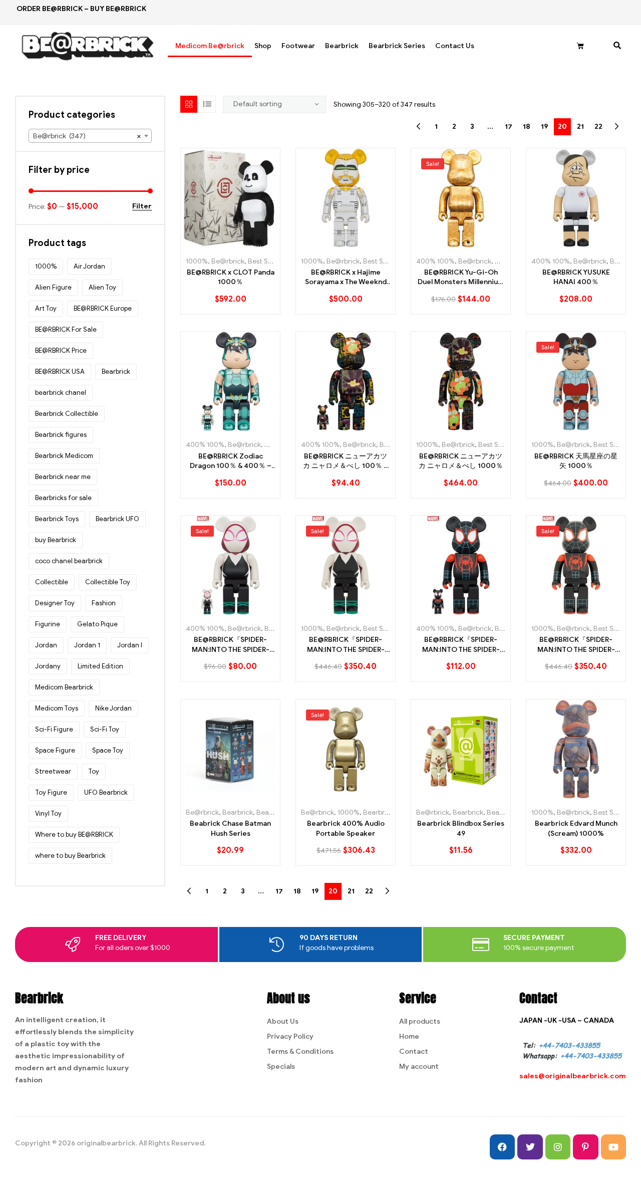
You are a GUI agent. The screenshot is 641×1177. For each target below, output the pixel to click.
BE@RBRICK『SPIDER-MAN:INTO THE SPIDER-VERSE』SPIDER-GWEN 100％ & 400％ (230, 644)
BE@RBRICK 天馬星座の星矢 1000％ (575, 461)
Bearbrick (342, 46)
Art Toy (46, 308)
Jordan (46, 645)
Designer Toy (55, 603)
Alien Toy (102, 287)
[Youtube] (613, 1146)
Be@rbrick (227, 261)
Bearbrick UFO (117, 519)
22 (598, 126)
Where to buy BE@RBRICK (74, 834)
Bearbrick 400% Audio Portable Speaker (346, 828)
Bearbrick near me (63, 477)
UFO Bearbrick (106, 792)
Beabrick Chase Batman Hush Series (230, 828)
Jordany (48, 666)
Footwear (298, 46)
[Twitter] (529, 1146)
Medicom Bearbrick (64, 687)
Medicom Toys (56, 708)
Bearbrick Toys (57, 519)
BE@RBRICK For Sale (66, 329)
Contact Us (454, 46)
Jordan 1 (87, 645)
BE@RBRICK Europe (103, 308)
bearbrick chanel (60, 392)
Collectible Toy (107, 582)
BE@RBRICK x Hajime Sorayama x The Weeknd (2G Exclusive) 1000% (346, 277)
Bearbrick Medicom (64, 455)
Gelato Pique (97, 624)
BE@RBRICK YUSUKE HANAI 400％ (576, 277)
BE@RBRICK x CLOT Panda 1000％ (230, 277)
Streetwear (53, 771)
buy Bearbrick (55, 540)
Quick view (253, 243)
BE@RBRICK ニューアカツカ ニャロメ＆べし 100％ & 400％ (345, 461)
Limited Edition (100, 666)
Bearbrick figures (61, 434)
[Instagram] (557, 1146)
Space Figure (55, 750)
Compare (230, 243)
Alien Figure (53, 287)
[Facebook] (502, 1146)
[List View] (207, 104)
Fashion (104, 603)
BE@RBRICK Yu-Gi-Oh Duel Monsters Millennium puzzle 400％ (461, 277)
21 (580, 126)
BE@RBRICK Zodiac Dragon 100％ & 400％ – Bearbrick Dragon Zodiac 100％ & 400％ (230, 461)
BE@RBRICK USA (60, 371)
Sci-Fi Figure (54, 729)
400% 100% (435, 261)
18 (526, 126)
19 (544, 126)
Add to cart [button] (208, 243)
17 (508, 126)
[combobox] (90, 136)
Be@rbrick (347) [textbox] (87, 136)
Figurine (47, 624)
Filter (142, 206)
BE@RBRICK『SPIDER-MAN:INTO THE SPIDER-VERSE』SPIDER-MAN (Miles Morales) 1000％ (576, 644)
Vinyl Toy (48, 813)
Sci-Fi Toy (104, 729)
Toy (93, 771)
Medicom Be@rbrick (209, 46)
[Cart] (580, 46)
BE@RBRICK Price (61, 350)
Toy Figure (51, 792)
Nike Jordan (113, 708)
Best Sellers (266, 261)
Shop (262, 46)
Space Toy (107, 750)
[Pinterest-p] (585, 1146)
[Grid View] (188, 104)
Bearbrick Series (397, 46)
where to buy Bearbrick (70, 855)
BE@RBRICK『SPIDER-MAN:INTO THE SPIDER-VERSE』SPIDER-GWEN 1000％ (346, 644)
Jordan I (129, 645)
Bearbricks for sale (63, 498)
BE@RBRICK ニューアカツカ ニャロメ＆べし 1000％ (461, 461)
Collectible (51, 582)
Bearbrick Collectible (66, 413)
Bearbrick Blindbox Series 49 (460, 828)
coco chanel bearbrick (69, 561)
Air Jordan (89, 266)
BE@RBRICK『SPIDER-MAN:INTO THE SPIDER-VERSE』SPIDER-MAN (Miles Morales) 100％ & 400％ (461, 644)
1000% (197, 261)
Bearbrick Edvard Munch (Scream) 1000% (576, 828)
